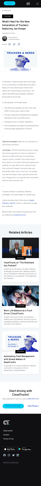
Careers (6, 435)
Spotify (12, 203)
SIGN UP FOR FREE (13, 406)
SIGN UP (10, 3)
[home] (28, 4)
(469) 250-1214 (33, 399)
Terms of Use (8, 439)
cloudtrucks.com (19, 215)
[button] (37, 4)
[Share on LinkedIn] (18, 44)
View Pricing (32, 406)
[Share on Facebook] (9, 44)
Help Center (8, 431)
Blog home (7, 10)
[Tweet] (14, 44)
